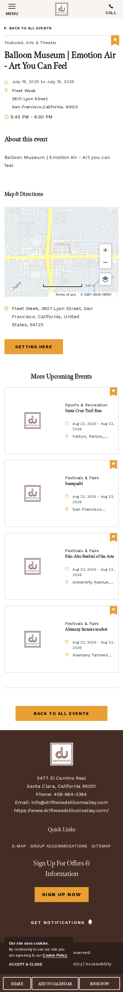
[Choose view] (105, 279)
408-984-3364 (111, 9)
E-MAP (19, 846)
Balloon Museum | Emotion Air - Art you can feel (60, 60)
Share (17, 984)
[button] (45, 98)
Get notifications (58, 922)
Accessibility (98, 963)
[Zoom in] (105, 250)
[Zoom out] (105, 262)
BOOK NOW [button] (99, 984)
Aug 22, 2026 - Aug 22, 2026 (93, 426)
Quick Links (62, 829)
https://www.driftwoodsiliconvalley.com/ (61, 810)
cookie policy (55, 955)
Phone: (44, 794)
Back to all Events (30, 28)
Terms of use (66, 294)
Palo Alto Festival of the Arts (89, 556)
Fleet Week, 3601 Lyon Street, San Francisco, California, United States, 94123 (52, 316)
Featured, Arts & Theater (30, 42)
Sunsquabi (74, 483)
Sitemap (101, 846)
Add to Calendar (55, 984)
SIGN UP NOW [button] (65, 897)
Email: (22, 802)
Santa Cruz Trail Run (83, 410)
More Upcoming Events (61, 376)
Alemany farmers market (86, 629)
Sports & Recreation (86, 404)
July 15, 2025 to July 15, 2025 (43, 81)
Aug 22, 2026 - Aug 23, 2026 (93, 499)
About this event (25, 139)
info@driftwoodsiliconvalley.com (69, 802)
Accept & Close (25, 964)
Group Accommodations (58, 846)
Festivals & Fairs (82, 477)
